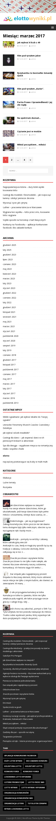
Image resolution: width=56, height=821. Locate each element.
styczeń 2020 (9, 340)
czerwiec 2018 (9, 355)
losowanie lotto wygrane (17, 777)
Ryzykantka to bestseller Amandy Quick (34, 74)
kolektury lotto (33, 766)
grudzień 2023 (9, 254)
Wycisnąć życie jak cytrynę (15, 202)
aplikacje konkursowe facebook (20, 755)
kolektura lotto (12, 766)
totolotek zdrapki (37, 803)
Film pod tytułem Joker (29, 55)
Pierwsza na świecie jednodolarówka (19, 680)
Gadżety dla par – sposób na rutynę (18, 732)
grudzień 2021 (9, 307)
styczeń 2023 (9, 288)
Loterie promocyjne (14, 782)
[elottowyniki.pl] (28, 11)
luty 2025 (7, 250)
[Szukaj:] (28, 170)
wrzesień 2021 (9, 316)
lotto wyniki (11, 787)
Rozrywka (7, 487)
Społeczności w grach (12, 707)
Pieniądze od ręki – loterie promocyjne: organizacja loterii (27, 741)
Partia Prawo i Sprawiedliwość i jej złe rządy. (34, 103)
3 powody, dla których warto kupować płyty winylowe (26, 669)
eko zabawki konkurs (36, 761)
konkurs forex (11, 771)
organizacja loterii (14, 803)
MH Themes (45, 818)
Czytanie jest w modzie (29, 131)
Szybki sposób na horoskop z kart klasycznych (24, 220)
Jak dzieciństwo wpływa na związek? (27, 505)
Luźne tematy (9, 482)
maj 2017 (7, 379)
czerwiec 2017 (9, 374)
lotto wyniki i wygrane (33, 787)
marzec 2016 (9, 398)
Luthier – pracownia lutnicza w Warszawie (22, 207)
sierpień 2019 (9, 345)
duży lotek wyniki (13, 761)
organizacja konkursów (16, 793)
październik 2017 (10, 369)
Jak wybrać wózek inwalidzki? (16, 432)
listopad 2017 (9, 364)
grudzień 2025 (9, 245)
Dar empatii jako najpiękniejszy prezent (28, 573)
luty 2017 (7, 388)
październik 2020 (10, 336)
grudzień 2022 (9, 292)
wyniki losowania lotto (16, 809)
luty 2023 (7, 283)
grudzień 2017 (9, 360)
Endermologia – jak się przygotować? (27, 520)
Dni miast (7, 703)
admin (33, 46)
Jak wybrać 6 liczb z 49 (28, 42)
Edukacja (7, 477)
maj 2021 (7, 321)
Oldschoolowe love (11, 689)
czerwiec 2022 (9, 297)
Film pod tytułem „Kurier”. (30, 88)
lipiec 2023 (8, 259)
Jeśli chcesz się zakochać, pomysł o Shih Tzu (30, 608)
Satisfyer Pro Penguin (12, 655)
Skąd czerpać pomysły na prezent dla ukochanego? (25, 727)
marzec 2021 (9, 326)
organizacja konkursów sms (18, 798)
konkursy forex (31, 771)
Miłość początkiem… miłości (31, 144)
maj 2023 (7, 269)
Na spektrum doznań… (29, 118)
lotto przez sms (36, 782)
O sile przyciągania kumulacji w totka (27, 592)
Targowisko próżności (12, 736)
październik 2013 (10, 402)
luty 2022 (7, 302)
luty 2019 (7, 350)
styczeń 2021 (9, 331)
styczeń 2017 (9, 393)
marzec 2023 (9, 278)
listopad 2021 (9, 312)
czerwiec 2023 (9, 264)
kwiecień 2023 (9, 273)
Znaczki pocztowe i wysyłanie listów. (27, 558)
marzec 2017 (9, 383)
